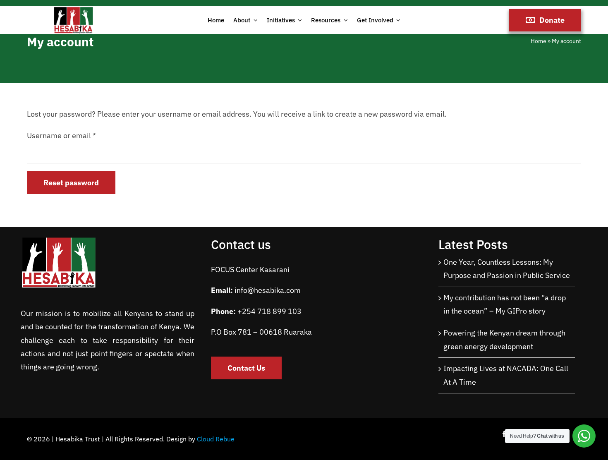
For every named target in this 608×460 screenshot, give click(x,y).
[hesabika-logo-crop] (73, 9)
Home (538, 41)
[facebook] (504, 434)
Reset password (71, 182)
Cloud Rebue (216, 439)
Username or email (61, 135)
